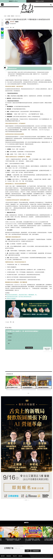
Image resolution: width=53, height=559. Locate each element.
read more (47, 349)
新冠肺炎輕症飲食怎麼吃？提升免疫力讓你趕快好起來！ (19, 296)
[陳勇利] (7, 23)
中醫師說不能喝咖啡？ (11, 298)
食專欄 (8, 16)
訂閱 (28, 552)
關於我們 (3, 557)
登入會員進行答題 (29, 347)
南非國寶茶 (10, 333)
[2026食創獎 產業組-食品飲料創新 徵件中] (26, 447)
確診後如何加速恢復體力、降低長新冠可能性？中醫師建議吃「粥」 (21, 294)
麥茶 (9, 343)
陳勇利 (16, 21)
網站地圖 (20, 557)
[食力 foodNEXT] (27, 8)
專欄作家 (12, 16)
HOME (5, 16)
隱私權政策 (9, 557)
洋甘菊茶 (10, 337)
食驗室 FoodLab (13, 1)
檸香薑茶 (10, 340)
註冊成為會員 (36, 552)
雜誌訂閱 (15, 557)
